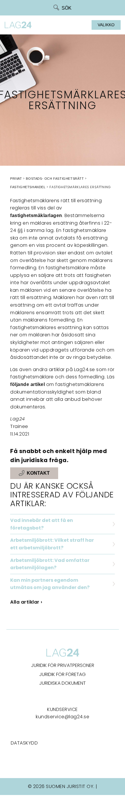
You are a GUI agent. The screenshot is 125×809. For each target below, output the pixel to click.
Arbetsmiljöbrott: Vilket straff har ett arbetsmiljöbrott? (52, 544)
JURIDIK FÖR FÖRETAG (62, 674)
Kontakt (38, 473)
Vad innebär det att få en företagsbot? (41, 524)
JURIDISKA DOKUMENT (62, 683)
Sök (67, 8)
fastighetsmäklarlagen (36, 215)
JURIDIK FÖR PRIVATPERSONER (62, 665)
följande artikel (27, 384)
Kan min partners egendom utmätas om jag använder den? (50, 584)
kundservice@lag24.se (62, 716)
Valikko (106, 24)
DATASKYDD (24, 743)
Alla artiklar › (26, 602)
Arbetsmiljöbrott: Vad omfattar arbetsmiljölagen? (50, 564)
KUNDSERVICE (62, 709)
